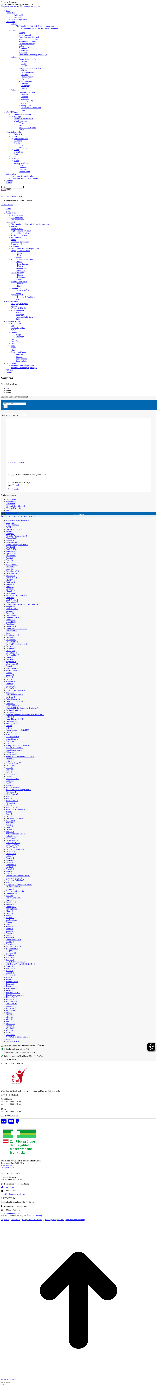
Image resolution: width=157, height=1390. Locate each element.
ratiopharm (11, 893)
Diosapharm (11, 631)
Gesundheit (10, 504)
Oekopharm (12, 836)
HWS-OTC (11, 734)
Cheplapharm (12, 615)
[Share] (4, 1382)
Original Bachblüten (15, 849)
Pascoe (9, 862)
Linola (9, 776)
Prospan (10, 889)
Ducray (9, 657)
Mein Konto (8, 205)
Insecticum (11, 741)
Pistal (9, 882)
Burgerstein (11, 606)
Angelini (10, 547)
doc (8, 633)
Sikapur (9, 951)
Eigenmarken (11, 499)
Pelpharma (11, 865)
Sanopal (10, 933)
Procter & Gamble (13, 887)
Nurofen (10, 832)
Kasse (20, 196)
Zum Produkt (13, 489)
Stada (9, 966)
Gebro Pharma (13, 699)
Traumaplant (11, 1001)
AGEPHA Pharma (14, 529)
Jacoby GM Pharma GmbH (17, 745)
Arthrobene (11, 556)
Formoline (10, 686)
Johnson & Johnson (14, 748)
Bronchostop (12, 602)
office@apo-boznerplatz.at (14, 1194)
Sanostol (10, 935)
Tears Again (11, 988)
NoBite (9, 825)
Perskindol (11, 867)
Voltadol (10, 1026)
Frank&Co (11, 688)
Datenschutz (15, 1220)
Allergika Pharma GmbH (16, 536)
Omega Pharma (12, 840)
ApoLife (11, 549)
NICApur (10, 821)
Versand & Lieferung (35, 1220)
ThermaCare (11, 997)
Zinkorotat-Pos (12, 1041)
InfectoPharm (12, 739)
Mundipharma (12, 807)
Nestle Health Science (15, 818)
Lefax (9, 772)
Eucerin (10, 675)
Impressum (5, 1220)
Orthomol (10, 851)
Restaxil (10, 904)
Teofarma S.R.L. (13, 993)
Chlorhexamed (12, 617)
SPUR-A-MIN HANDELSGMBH (20, 964)
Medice (9, 796)
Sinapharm (11, 955)
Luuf (8, 783)
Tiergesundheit (11, 513)
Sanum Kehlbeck (13, 940)
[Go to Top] (78, 1377)
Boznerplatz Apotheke (16, 595)
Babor (9, 562)
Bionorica (10, 591)
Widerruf (60, 1220)
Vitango (9, 1021)
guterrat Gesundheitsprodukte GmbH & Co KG (25, 715)
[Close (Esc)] (2, 1382)
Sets (7, 510)
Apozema (11, 553)
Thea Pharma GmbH (15, 995)
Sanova (10, 937)
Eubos (9, 673)
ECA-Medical (12, 664)
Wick (8, 1032)
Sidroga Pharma (13, 946)
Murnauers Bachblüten (15, 809)
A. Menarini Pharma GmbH (17, 520)
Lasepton (10, 770)
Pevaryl (9, 871)
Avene (9, 560)
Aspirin (9, 558)
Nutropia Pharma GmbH (16, 834)
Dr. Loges (10, 651)
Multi (9, 805)
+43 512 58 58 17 (11, 1187)
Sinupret (10, 960)
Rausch (9, 896)
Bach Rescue (12, 565)
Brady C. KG (12, 600)
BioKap (9, 587)
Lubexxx (10, 781)
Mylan (9, 812)
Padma (9, 856)
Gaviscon (10, 697)
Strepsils (10, 973)
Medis (9, 798)
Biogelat (10, 584)
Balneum (10, 567)
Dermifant (10, 624)
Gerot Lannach (12, 706)
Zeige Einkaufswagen (9, 196)
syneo (9, 977)
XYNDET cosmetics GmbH (18, 1037)
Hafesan (10, 717)
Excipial (10, 679)
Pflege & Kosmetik (13, 508)
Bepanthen (11, 573)
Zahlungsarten (50, 1220)
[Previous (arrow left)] (2, 1384)
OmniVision (11, 847)
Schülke (10, 942)
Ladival (9, 768)
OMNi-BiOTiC (13, 843)
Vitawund (10, 1024)
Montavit (10, 803)
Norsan (9, 827)
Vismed (9, 1019)
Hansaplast (11, 721)
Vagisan (9, 1006)
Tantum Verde (12, 982)
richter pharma (12, 909)
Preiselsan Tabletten (16, 462)
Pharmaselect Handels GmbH (18, 876)
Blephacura (11, 593)
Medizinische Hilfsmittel (15, 506)
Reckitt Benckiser (13, 898)
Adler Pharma (12, 525)
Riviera (9, 913)
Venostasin (11, 1008)
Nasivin (9, 816)
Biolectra (10, 589)
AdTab (9, 527)
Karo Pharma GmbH (15, 750)
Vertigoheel (11, 1010)
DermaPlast (11, 622)
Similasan (11, 953)
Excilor (9, 677)
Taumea (9, 986)
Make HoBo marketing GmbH (18, 790)
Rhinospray (11, 907)
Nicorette (10, 823)
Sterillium (10, 968)
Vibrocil (10, 1015)
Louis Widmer (12, 779)
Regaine (10, 900)
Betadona (10, 576)
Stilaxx (9, 971)
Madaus (9, 785)
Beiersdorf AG (12, 571)
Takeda (9, 979)
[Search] (5, 406)
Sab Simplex (11, 920)
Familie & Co (11, 501)
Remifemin (11, 902)
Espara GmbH (12, 670)
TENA (9, 990)
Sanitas (9, 929)
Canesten (10, 611)
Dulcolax (10, 659)
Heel (9, 726)
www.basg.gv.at (7, 1165)
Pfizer (9, 873)
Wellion (9, 1030)
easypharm (11, 662)
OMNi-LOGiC (12, 845)
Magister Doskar (13, 787)
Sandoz (9, 926)
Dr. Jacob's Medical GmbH (17, 644)
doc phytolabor (12, 635)
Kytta (9, 761)
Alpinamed (11, 542)
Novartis (10, 829)
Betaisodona (11, 578)
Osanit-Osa (11, 854)
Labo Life (11, 765)
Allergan (10, 534)
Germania (10, 704)
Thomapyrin (11, 999)
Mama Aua (11, 792)
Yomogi (9, 1039)
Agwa (9, 531)
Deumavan (11, 626)
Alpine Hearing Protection (17, 545)
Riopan (9, 911)
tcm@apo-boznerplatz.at (13, 1213)
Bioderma (10, 582)
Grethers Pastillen (13, 710)
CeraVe (10, 613)
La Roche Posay (13, 763)
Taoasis (10, 984)
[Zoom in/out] (9, 1382)
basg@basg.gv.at (7, 1167)
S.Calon (10, 918)
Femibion (10, 681)
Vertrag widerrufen (8, 1379)
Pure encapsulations (15, 891)
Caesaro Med (12, 609)
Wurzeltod (10, 1035)
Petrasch (10, 869)
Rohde (9, 915)
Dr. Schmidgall (12, 655)
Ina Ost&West (12, 737)
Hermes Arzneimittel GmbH (17, 730)
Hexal (9, 732)
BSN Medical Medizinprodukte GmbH (22, 604)
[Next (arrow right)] (4, 1384)
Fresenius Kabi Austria (15, 690)
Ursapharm (11, 1004)
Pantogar (10, 860)
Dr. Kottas (11, 648)
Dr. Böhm (11, 640)
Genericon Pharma (14, 701)
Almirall (10, 540)
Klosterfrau (11, 754)
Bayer (9, 569)
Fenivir (9, 684)
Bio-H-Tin (10, 580)
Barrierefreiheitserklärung (75, 1220)
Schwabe (10, 944)
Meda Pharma (12, 794)
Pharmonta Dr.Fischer (15, 880)
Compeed (10, 620)
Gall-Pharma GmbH (14, 695)
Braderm (10, 598)
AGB (24, 1220)
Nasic (9, 814)
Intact (9, 743)
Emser (9, 666)
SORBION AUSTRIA (15, 962)
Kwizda (10, 759)
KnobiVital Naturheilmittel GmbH (20, 757)
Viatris (9, 1013)
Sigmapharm (12, 949)
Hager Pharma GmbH (15, 719)
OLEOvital (11, 838)
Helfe (9, 728)
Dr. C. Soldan (12, 642)
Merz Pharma (12, 801)
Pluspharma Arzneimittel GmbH (19, 885)
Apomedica (11, 551)
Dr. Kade (10, 646)
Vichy (9, 1017)
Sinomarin (10, 957)
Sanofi (9, 931)
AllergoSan (11, 538)
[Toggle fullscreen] (7, 1382)
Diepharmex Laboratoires (16, 629)
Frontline (10, 693)
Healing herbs (12, 723)
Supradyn (11, 975)
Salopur (9, 922)
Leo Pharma (11, 774)
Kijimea (9, 752)
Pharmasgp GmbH (14, 878)
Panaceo (10, 858)
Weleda (10, 1028)
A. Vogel (10, 523)
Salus (9, 924)
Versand (16, 485)
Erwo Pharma (12, 668)
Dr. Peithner (11, 653)
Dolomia (10, 637)
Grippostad (11, 712)
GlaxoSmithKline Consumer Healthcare (22, 708)
